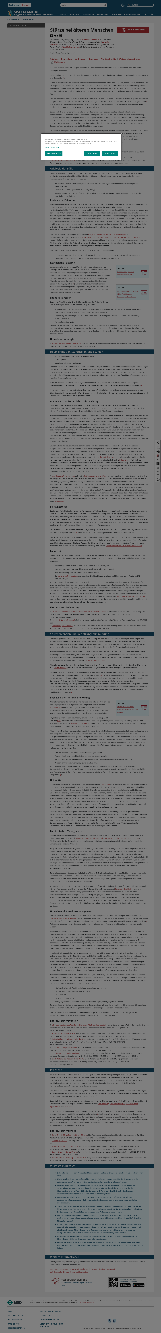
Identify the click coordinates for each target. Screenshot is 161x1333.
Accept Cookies (110, 153)
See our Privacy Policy (52, 147)
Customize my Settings (53, 153)
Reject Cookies (92, 153)
